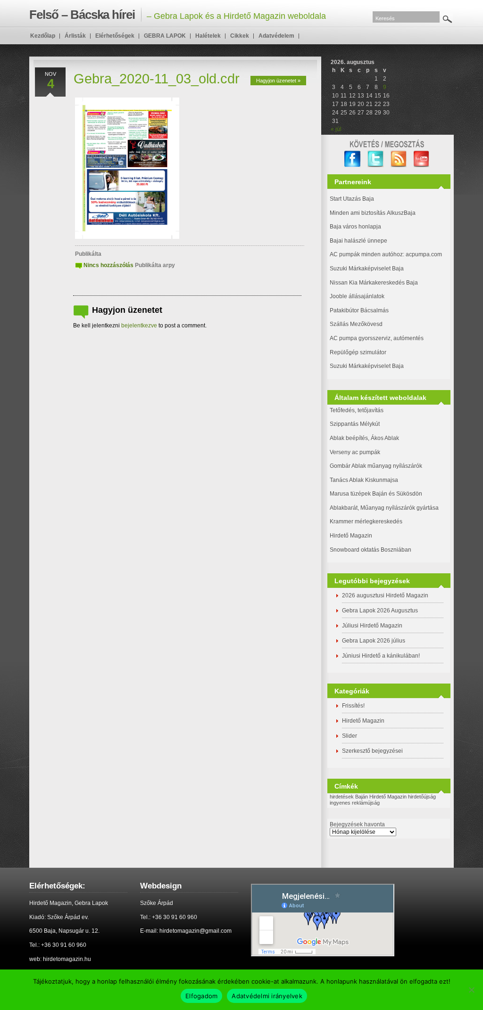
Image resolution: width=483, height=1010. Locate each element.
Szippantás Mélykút (355, 424)
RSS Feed (399, 159)
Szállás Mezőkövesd (356, 324)
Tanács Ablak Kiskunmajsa (364, 480)
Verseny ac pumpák (356, 452)
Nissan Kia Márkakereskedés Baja (374, 282)
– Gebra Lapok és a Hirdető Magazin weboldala (177, 15)
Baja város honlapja (355, 226)
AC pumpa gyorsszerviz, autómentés (377, 338)
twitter (375, 159)
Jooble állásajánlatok (357, 296)
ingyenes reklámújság (355, 803)
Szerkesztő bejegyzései (372, 751)
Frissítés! (353, 705)
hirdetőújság (422, 796)
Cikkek (239, 36)
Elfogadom (201, 996)
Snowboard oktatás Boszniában (370, 549)
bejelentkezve (139, 325)
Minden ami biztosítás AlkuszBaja (373, 213)
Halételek (208, 36)
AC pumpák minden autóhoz (366, 254)
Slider (349, 736)
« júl (336, 129)
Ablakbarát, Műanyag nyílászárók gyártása (384, 508)
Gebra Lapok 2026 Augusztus (380, 610)
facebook (352, 159)
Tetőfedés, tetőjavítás (356, 410)
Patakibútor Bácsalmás (359, 310)
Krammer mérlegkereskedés (366, 521)
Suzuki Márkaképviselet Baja (367, 268)
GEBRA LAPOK (165, 36)
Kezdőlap (42, 36)
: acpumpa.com (422, 254)
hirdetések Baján (349, 796)
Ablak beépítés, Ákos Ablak (364, 438)
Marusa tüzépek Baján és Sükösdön (376, 493)
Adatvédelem (276, 36)
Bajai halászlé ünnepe (358, 240)
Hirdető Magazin (351, 535)
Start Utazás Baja (352, 198)
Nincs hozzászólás (108, 265)
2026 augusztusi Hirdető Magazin (385, 595)
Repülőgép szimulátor (358, 352)
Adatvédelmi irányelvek (267, 996)
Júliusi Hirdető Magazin (372, 625)
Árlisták (75, 36)
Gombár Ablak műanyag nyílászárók (376, 466)
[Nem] (471, 989)
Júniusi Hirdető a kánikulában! (381, 655)
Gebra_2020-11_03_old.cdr (157, 78)
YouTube (422, 159)
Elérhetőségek (114, 36)
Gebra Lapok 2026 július (373, 640)
